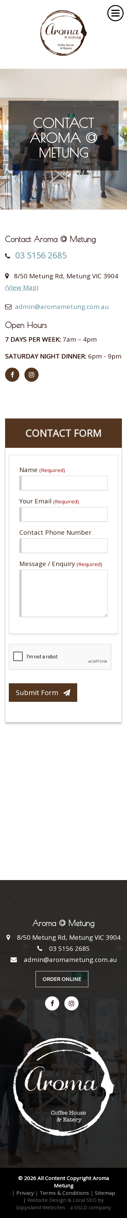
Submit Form (39, 692)
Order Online (62, 978)
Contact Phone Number (55, 532)
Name (42, 469)
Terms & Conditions (64, 1192)
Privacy (25, 1192)
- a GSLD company (89, 1207)
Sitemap (105, 1192)
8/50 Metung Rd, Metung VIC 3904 (69, 937)
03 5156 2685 (41, 255)
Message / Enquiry (60, 563)
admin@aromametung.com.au (62, 306)
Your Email (49, 501)
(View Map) (21, 287)
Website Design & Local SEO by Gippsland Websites (60, 1203)
